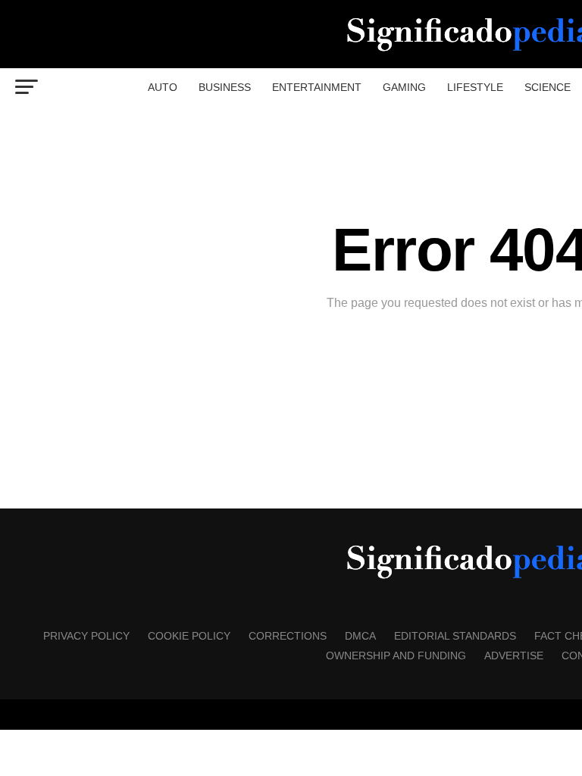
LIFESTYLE (475, 87)
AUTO (162, 87)
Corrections (288, 636)
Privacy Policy (86, 636)
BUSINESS (225, 87)
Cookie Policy (189, 636)
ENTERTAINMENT (316, 87)
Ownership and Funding (396, 655)
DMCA (360, 636)
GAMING (404, 87)
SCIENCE (547, 87)
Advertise (513, 655)
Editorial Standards (455, 636)
